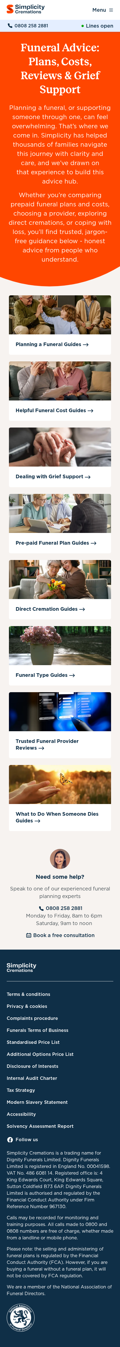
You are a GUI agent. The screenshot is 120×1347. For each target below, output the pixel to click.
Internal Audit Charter (32, 1078)
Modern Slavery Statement (37, 1102)
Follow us (27, 1139)
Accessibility (21, 1114)
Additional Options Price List (40, 1054)
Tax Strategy (21, 1090)
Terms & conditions (28, 994)
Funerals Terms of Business (37, 1030)
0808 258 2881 (31, 25)
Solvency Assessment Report (40, 1126)
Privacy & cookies (27, 1006)
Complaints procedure (32, 1018)
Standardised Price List (33, 1042)
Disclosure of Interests (32, 1066)
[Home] (26, 9)
